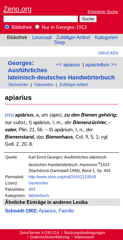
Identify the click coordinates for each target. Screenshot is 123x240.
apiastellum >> (101, 64)
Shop (59, 42)
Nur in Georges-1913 (63, 27)
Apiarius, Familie (56, 210)
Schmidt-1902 (20, 210)
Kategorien (106, 37)
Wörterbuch (39, 195)
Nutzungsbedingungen (84, 232)
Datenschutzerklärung (50, 237)
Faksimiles (43, 84)
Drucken (108, 53)
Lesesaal (41, 37)
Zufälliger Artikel (73, 37)
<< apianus (68, 64)
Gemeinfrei (38, 183)
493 (32, 189)
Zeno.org (17, 9)
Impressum (84, 237)
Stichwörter (18, 84)
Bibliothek (21, 27)
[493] (9, 115)
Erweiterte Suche (103, 12)
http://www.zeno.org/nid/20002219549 (62, 177)
